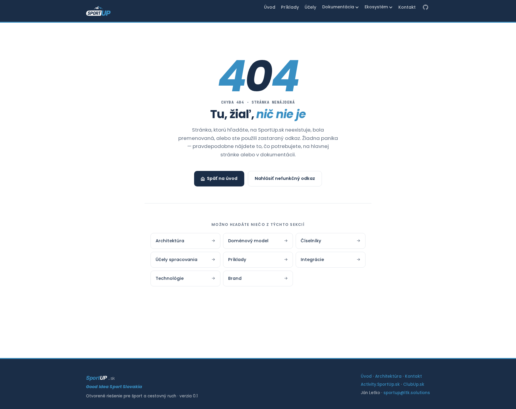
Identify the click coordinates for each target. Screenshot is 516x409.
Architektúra (185, 241)
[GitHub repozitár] (425, 7)
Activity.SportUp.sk (380, 384)
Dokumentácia (338, 7)
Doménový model (258, 241)
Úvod (269, 7)
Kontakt (407, 7)
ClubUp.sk (413, 384)
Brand (258, 278)
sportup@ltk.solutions (406, 393)
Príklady (290, 7)
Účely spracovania (185, 260)
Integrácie (330, 260)
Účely (310, 7)
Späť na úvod (222, 178)
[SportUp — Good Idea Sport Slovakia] (98, 11)
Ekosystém (376, 7)
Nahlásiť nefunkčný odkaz (285, 178)
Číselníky (330, 241)
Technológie (185, 278)
